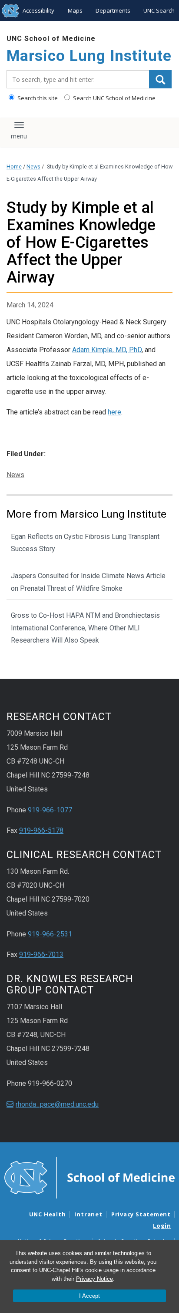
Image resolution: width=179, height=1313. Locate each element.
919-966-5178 (41, 830)
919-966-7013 (41, 954)
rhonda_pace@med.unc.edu (57, 1104)
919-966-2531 (50, 934)
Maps (75, 10)
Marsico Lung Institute (89, 56)
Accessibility (38, 10)
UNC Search (159, 10)
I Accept (89, 1296)
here (114, 412)
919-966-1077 (50, 810)
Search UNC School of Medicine (114, 98)
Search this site (37, 98)
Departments (113, 10)
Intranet (88, 1214)
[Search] (160, 79)
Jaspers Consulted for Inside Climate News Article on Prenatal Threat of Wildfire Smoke (88, 582)
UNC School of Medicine (51, 38)
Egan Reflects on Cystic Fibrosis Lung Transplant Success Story (85, 542)
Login (162, 1225)
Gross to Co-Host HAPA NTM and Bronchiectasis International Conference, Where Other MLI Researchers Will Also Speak (85, 628)
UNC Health (47, 1214)
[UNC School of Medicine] (89, 1177)
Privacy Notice (94, 1279)
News (33, 166)
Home (14, 166)
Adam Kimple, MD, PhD (107, 350)
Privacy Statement (141, 1214)
